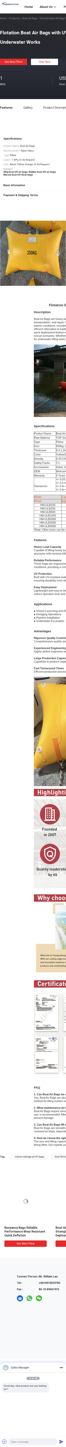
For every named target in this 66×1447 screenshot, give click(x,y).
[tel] (48, 1298)
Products (15, 18)
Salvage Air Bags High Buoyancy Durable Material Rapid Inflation (23, 1231)
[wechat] (39, 1298)
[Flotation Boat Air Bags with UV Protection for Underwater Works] (26, 1201)
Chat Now (44, 61)
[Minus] (61, 1368)
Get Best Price (14, 61)
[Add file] (4, 1441)
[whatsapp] (29, 1298)
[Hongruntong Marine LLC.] (10, 4)
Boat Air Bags (30, 18)
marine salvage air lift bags (29, 1156)
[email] (20, 1298)
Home (3, 18)
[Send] (61, 1441)
